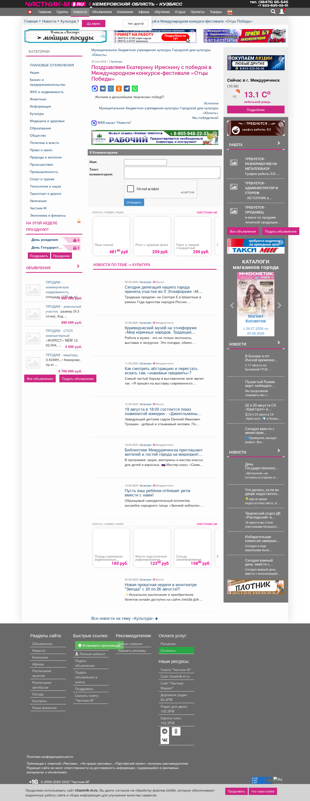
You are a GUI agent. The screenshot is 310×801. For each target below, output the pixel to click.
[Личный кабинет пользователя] (281, 11)
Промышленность (44, 171)
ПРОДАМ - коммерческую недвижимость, (58, 287)
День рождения (44, 239)
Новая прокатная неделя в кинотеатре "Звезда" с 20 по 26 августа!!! (161, 586)
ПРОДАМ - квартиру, (63, 354)
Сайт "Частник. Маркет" (172, 685)
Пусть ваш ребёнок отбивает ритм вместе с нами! (157, 492)
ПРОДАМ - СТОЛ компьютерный (59, 333)
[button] (231, 304)
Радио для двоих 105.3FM (174, 709)
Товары (216, 11)
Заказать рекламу (132, 650)
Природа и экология (46, 157)
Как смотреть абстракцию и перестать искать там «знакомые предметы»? (161, 370)
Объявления (102, 11)
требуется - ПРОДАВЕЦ (255, 209)
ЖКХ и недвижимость (47, 91)
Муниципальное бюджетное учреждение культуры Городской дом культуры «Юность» (151, 52)
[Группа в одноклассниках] (164, 731)
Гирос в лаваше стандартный (187, 246)
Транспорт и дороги (45, 193)
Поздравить (39, 255)
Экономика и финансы (48, 215)
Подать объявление (78, 378)
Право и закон (41, 149)
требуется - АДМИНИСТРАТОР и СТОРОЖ (261, 188)
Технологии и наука (45, 186)
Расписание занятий (41, 673)
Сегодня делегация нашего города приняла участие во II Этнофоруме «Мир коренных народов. (164, 291)
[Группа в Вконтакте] (165, 740)
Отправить (134, 202)
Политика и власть (44, 142)
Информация (40, 106)
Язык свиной (104, 245)
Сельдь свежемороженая (188, 558)
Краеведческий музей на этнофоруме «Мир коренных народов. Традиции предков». (161, 332)
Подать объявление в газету (86, 677)
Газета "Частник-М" (176, 669)
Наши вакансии (44, 707)
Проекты (198, 11)
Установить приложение (101, 645)
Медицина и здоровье (47, 120)
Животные (38, 98)
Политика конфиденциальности (50, 756)
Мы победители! (205, 117)
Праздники (61, 255)
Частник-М (38, 207)
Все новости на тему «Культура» (123, 618)
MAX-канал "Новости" (114, 122)
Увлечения (38, 200)
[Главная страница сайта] (56, 3)
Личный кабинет (91, 653)
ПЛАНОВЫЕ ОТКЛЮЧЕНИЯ (52, 65)
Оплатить (168, 650)
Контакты (39, 700)
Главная (44, 11)
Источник (211, 103)
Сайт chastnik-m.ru (175, 676)
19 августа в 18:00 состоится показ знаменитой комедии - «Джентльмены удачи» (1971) (161, 413)
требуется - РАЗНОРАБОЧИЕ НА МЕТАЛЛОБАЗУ (261, 164)
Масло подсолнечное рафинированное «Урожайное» (151, 559)
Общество (38, 135)
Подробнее (256, 109)
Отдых (180, 11)
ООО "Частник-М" (76, 781)
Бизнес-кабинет (130, 643)
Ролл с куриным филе (151, 245)
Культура (37, 113)
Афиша (143, 11)
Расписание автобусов (41, 685)
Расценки (168, 643)
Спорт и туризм (42, 178)
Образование (40, 128)
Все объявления (40, 378)
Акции (34, 72)
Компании (125, 11)
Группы (62, 11)
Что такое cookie (262, 791)
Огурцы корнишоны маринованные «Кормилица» (109, 559)
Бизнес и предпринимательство (47, 82)
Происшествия (41, 164)
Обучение (162, 11)
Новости (80, 11)
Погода (38, 693)
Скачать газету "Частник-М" (86, 698)
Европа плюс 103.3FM (171, 720)
